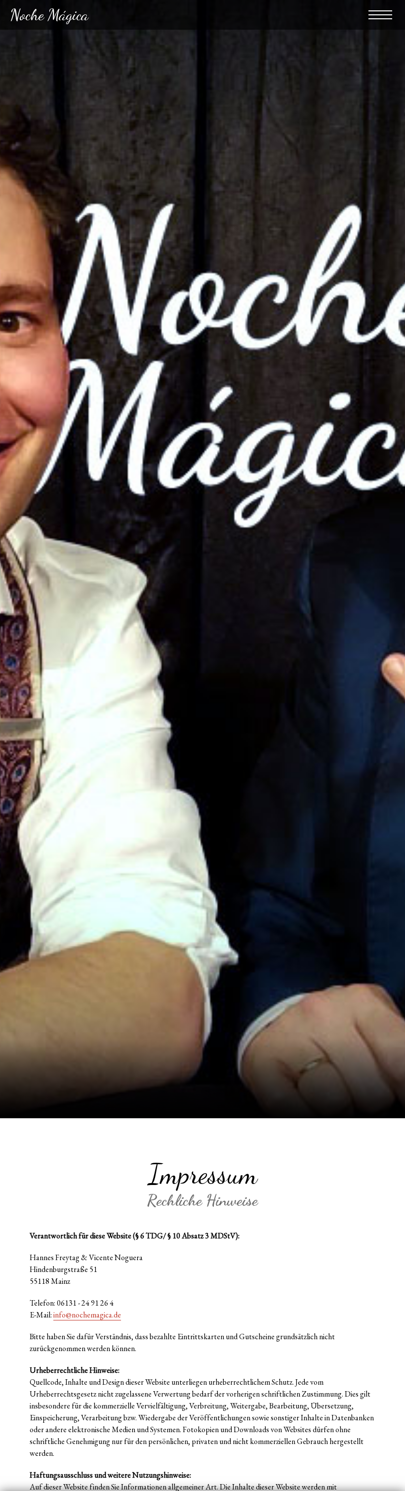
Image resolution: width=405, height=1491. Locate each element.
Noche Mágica (49, 14)
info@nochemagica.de (87, 1315)
